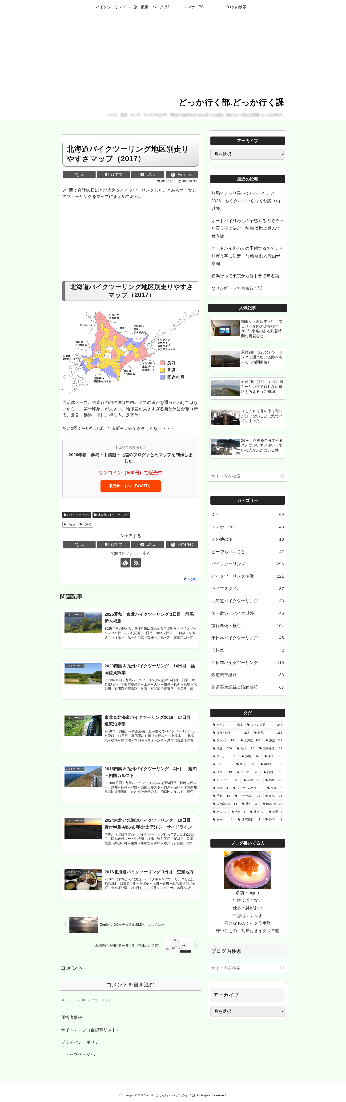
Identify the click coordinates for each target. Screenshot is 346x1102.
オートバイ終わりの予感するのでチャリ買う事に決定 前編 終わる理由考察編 (247, 256)
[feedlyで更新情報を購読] (125, 562)
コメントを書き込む (130, 985)
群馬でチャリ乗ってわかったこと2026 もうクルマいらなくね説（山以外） (245, 201)
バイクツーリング (78, 514)
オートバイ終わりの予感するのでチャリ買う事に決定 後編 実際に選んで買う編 (247, 228)
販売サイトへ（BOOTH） (131, 486)
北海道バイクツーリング (113, 514)
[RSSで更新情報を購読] (136, 562)
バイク (71, 524)
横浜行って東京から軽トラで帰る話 (245, 275)
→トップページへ (78, 1054)
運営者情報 (71, 1017)
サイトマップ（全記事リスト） (90, 1030)
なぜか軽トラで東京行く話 (236, 288)
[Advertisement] (130, 246)
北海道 (87, 524)
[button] (282, 476)
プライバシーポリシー (82, 1042)
